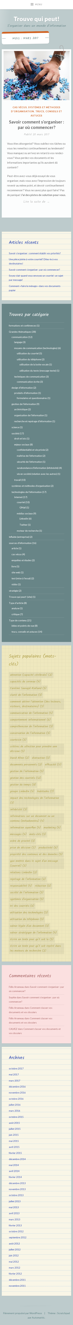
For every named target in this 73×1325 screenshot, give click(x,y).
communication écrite (28, 381)
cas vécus (20, 107)
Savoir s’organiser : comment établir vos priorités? (35, 253)
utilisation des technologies (29, 913)
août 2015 (14, 1122)
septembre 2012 (17, 1237)
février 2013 (15, 1225)
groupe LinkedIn (22, 791)
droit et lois (20, 438)
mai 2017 (14, 1074)
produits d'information (26, 393)
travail (17, 479)
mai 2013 (14, 1207)
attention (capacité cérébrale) (31, 675)
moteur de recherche (28, 530)
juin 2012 (14, 1255)
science (15, 427)
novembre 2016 (17, 1092)
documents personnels (26, 765)
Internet (18, 497)
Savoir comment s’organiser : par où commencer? (34, 269)
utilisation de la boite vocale (34, 364)
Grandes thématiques (20, 331)
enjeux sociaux (21, 444)
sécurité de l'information (29, 461)
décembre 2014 (17, 1159)
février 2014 (15, 1177)
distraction (41, 758)
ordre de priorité (22, 841)
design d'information (22, 387)
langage (18, 342)
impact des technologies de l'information (34, 800)
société (15, 433)
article (15, 548)
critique (15, 614)
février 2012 (15, 1273)
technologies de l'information (27, 492)
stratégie (13, 590)
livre (14, 566)
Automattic (38, 1317)
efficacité (53, 765)
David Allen (19, 758)
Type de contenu (18, 620)
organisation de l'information (29, 415)
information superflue (25, 828)
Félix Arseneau (16, 986)
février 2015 (15, 1153)
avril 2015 (14, 1147)
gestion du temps (23, 785)
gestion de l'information (24, 404)
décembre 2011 (17, 1279)
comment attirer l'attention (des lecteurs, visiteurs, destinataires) (35, 704)
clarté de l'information (26, 695)
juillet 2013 (15, 1201)
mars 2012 (14, 1267)
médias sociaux (25, 513)
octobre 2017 (16, 1068)
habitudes (45, 791)
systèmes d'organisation (27, 899)
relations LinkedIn (23, 872)
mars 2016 (14, 1110)
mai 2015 (14, 1141)
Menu (38, 5)
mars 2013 (14, 1219)
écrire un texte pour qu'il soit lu (32, 939)
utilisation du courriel (28, 353)
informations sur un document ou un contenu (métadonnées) (32, 818)
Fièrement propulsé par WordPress (22, 1313)
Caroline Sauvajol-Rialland (28, 688)
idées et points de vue (23, 625)
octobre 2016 (16, 1098)
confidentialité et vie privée (31, 449)
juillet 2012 (15, 1249)
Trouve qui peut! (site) (20, 596)
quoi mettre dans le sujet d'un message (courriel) (34, 863)
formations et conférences (22, 325)
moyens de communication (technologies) (35, 348)
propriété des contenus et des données (36, 854)
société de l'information (26, 892)
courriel (21, 502)
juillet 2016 (15, 1104)
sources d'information (20, 543)
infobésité (18, 809)
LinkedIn (23, 518)
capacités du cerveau (25, 682)
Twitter (23, 524)
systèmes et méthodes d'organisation (31, 485)
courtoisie (18, 740)
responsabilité (21, 886)
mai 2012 (14, 1261)
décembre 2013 (17, 1183)
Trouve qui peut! (37, 18)
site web (16, 572)
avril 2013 (14, 1213)
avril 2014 (14, 1171)
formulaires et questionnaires (32, 398)
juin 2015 (14, 1134)
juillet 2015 (15, 1128)
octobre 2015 (16, 1116)
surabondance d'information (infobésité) (37, 468)
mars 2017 (14, 1080)
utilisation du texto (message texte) (37, 370)
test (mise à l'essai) (21, 578)
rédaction (43, 886)
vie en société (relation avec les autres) (37, 474)
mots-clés (37, 834)
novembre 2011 (17, 1285)
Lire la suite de (44, 202)
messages (18, 834)
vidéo (14, 584)
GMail (22, 507)
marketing (52, 828)
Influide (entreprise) (19, 536)
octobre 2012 (16, 1231)
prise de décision (23, 848)
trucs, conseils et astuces (24, 631)
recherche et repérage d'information (33, 421)
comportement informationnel (30, 720)
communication (20, 337)
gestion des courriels (25, 778)
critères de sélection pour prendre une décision (33, 748)
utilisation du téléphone (29, 359)
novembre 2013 (17, 1189)
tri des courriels (22, 906)
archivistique (20, 409)
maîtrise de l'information (29, 455)
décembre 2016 (17, 1086)
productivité (48, 848)
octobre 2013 (16, 1195)
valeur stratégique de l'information (33, 933)
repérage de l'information (28, 879)
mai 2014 (14, 1165)
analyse (15, 608)
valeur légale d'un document (29, 926)
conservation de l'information (30, 733)
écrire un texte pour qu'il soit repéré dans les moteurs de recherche (35, 948)
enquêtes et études (21, 560)
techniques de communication (29, 376)
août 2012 (14, 1243)
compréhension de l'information (31, 726)
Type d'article (16, 603)
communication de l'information (31, 713)
